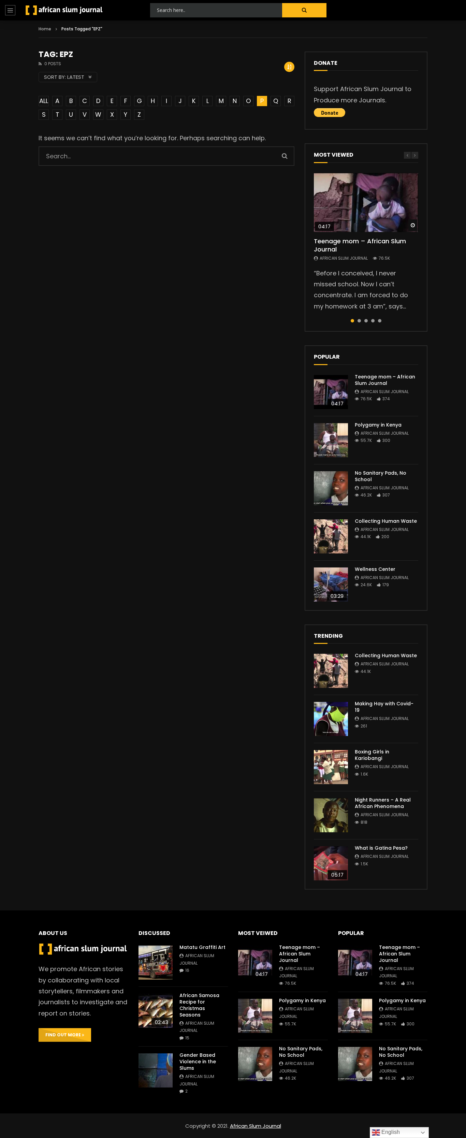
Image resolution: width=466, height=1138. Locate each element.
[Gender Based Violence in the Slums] (156, 1070)
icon (366, 202)
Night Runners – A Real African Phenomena (383, 803)
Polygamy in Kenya (378, 424)
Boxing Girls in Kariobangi (372, 755)
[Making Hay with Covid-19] (331, 719)
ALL (43, 101)
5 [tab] (379, 320)
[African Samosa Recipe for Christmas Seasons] (156, 1011)
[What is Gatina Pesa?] (331, 863)
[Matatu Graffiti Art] (156, 963)
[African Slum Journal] (64, 10)
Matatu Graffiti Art (202, 947)
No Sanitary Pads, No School (380, 476)
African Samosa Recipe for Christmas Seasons (199, 1005)
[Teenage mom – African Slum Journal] (331, 392)
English (390, 1132)
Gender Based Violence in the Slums (197, 1061)
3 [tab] (366, 320)
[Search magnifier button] (304, 10)
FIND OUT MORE (63, 1035)
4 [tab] (373, 320)
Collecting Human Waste (386, 521)
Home (45, 29)
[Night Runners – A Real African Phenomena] (331, 815)
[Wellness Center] (331, 584)
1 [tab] (352, 320)
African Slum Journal (344, 258)
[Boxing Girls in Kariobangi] (331, 767)
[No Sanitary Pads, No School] (331, 488)
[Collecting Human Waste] (331, 536)
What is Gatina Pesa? (381, 848)
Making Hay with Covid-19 (384, 707)
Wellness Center (375, 569)
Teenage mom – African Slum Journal (360, 245)
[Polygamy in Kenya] (331, 440)
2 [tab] (359, 320)
